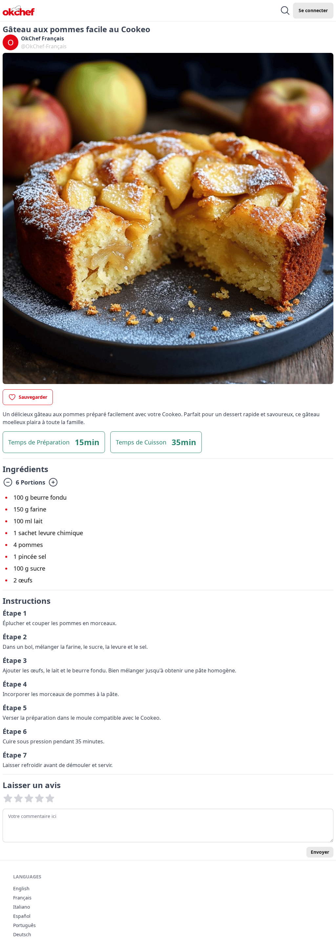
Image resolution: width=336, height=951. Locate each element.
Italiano (21, 907)
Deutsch (22, 934)
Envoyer (320, 852)
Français (22, 897)
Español (22, 916)
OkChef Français (42, 38)
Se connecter (313, 10)
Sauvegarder (33, 397)
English (21, 888)
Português (24, 925)
